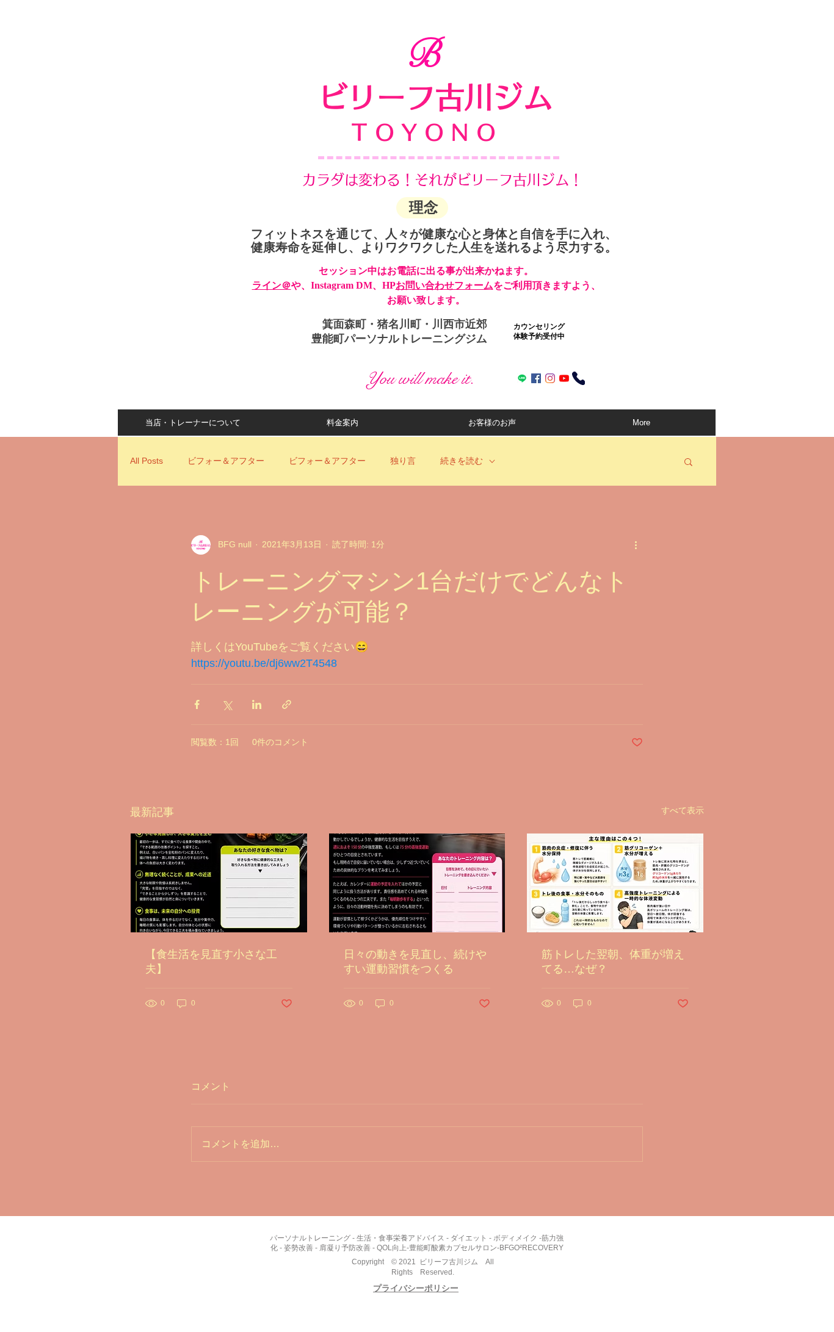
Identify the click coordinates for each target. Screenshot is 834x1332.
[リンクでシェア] (286, 704)
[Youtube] (564, 378)
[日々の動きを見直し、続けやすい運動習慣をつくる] (417, 882)
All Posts (146, 461)
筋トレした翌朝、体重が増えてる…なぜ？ (613, 961)
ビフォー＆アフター (225, 461)
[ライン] (522, 378)
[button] (688, 461)
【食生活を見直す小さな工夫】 (211, 961)
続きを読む (461, 461)
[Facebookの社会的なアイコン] (536, 378)
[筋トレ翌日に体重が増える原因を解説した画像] (615, 882)
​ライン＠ (271, 285)
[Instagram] (550, 378)
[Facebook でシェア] (197, 704)
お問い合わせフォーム (444, 285)
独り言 (403, 461)
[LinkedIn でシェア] (257, 704)
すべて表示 (682, 810)
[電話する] (578, 378)
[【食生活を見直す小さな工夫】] (219, 882)
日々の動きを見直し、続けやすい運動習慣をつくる (415, 961)
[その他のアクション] (635, 545)
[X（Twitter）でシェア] (227, 704)
